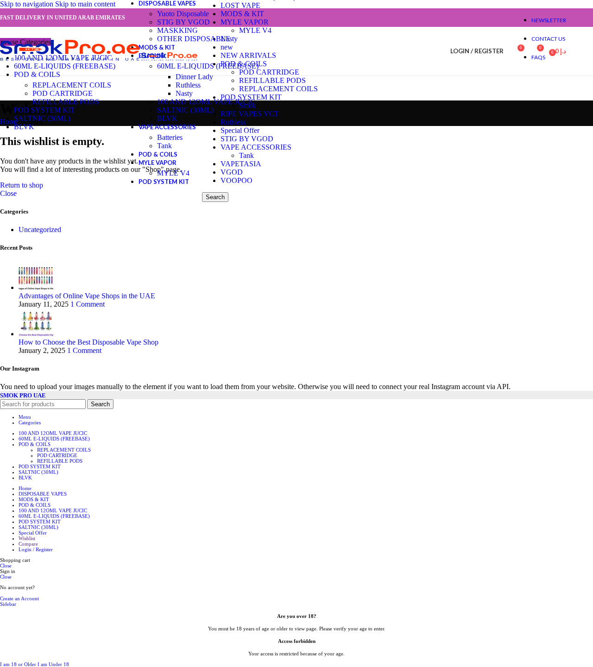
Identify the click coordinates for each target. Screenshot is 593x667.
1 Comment (87, 304)
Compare (28, 544)
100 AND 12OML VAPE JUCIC (206, 102)
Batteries (170, 137)
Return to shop (21, 185)
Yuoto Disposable (183, 14)
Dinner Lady (194, 77)
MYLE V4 (173, 173)
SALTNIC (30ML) (185, 110)
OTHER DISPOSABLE (193, 39)
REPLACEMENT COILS (71, 85)
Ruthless (188, 85)
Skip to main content (85, 4)
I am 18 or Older (19, 664)
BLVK (167, 118)
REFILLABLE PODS (65, 102)
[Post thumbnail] (36, 287)
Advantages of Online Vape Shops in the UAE (87, 296)
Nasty (184, 93)
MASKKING (177, 30)
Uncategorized (40, 229)
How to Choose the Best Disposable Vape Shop (88, 342)
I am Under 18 (53, 664)
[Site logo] (70, 60)
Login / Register (36, 549)
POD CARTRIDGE (62, 93)
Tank (164, 146)
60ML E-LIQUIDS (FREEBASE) (208, 66)
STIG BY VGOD (183, 22)
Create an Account (19, 598)
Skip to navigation (27, 4)
